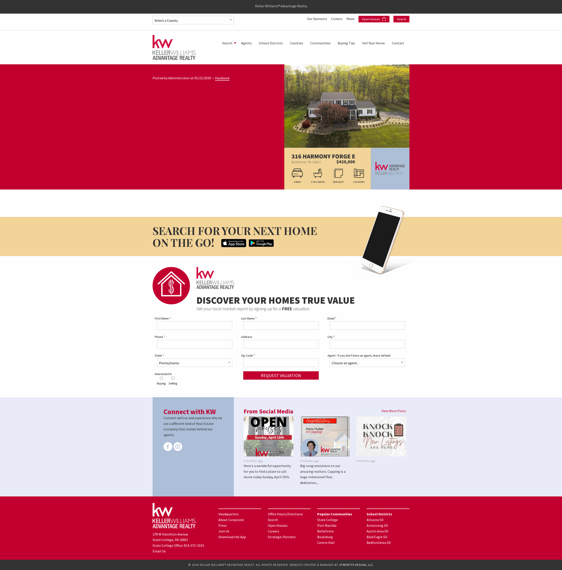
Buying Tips (346, 43)
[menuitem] (228, 43)
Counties (296, 43)
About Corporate (231, 520)
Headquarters (228, 514)
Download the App (232, 537)
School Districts (271, 43)
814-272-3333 (194, 545)
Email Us (159, 551)
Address (246, 337)
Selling (173, 383)
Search (401, 19)
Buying (161, 383)
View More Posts (394, 411)
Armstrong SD (377, 525)
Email (332, 318)
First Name (163, 318)
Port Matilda (326, 525)
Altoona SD (375, 520)
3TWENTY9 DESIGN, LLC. (356, 565)
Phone (160, 337)
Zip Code (248, 355)
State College (327, 520)
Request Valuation (281, 375)
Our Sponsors (317, 18)
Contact (398, 43)
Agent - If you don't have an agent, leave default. (359, 355)
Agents (246, 43)
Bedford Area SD (379, 542)
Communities (320, 43)
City (331, 337)
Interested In (163, 374)
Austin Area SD (377, 531)
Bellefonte (325, 531)
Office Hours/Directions (285, 514)
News (350, 18)
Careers (337, 18)
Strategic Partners (282, 537)
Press (222, 525)
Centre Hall (326, 542)
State (159, 355)
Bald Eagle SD (377, 537)
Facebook (222, 78)
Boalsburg (325, 537)
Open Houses (371, 19)
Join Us (223, 531)
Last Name (249, 318)
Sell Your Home (373, 43)
